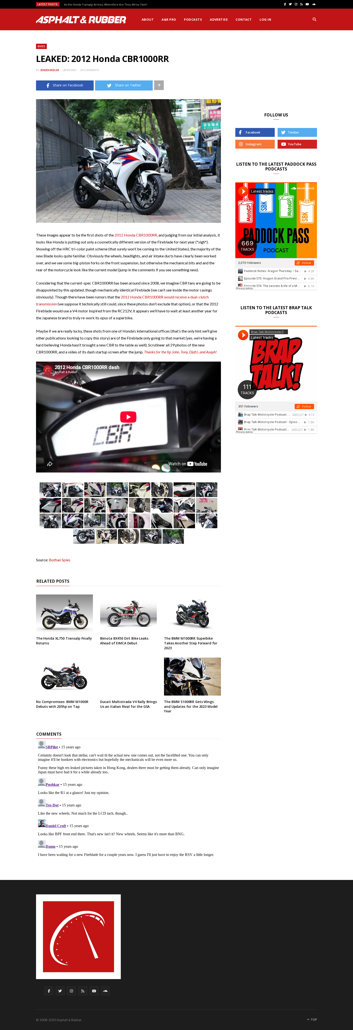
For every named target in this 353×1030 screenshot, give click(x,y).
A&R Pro (169, 19)
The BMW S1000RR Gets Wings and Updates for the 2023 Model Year (191, 706)
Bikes (41, 46)
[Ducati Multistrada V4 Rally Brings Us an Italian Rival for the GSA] (128, 677)
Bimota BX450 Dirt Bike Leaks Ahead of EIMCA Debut (124, 640)
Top (313, 1020)
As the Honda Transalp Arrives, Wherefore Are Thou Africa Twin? (105, 4)
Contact (244, 19)
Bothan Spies (59, 559)
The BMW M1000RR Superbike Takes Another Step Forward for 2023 (190, 643)
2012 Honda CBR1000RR (136, 235)
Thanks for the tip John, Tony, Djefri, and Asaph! (180, 352)
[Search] (314, 19)
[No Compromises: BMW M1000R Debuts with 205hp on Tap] (64, 677)
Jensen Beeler (49, 70)
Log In (265, 19)
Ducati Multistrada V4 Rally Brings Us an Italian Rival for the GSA (128, 704)
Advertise (219, 19)
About (148, 19)
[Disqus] (128, 799)
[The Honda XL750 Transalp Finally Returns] (64, 613)
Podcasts (193, 19)
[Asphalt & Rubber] (81, 19)
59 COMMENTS (89, 70)
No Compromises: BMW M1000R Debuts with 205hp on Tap (62, 704)
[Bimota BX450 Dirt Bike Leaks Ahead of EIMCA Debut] (128, 613)
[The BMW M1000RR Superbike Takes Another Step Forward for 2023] (192, 613)
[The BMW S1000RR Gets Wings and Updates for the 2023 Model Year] (192, 677)
